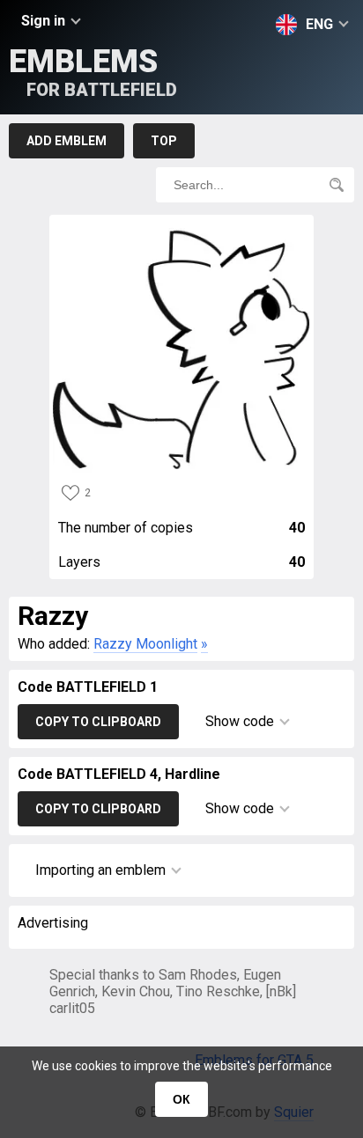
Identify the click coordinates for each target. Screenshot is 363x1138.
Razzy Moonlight (145, 643)
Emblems (93, 71)
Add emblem (66, 141)
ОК (181, 1099)
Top (164, 141)
